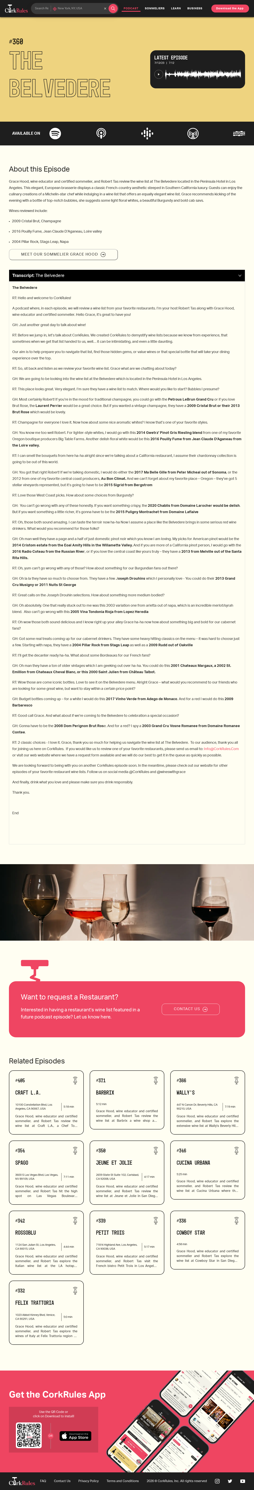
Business (194, 8)
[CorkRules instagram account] (217, 1481)
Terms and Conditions (123, 1481)
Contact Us (62, 1481)
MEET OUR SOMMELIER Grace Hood (59, 254)
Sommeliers (155, 8)
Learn (176, 8)
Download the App (230, 8)
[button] (127, 276)
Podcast (132, 8)
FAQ (43, 1481)
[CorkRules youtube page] (242, 1481)
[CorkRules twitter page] (230, 1481)
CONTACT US (187, 1009)
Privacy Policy (88, 1481)
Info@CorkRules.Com (221, 749)
